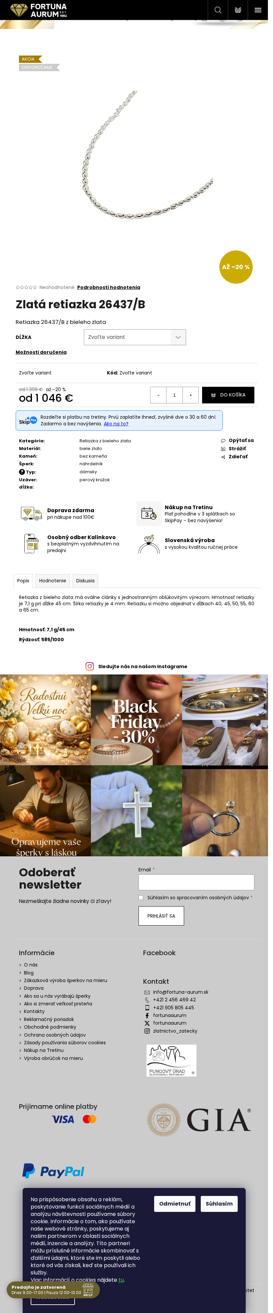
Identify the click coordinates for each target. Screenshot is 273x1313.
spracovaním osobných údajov (213, 897)
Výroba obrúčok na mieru (53, 1058)
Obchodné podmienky (50, 1027)
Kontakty (34, 1011)
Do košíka (232, 394)
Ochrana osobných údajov (55, 1035)
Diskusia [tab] (85, 580)
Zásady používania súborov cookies (65, 1042)
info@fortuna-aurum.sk (180, 992)
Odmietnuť (174, 1204)
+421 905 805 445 (173, 1007)
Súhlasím (219, 1204)
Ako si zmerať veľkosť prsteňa (58, 1003)
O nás (31, 964)
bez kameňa (93, 456)
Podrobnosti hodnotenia (108, 287)
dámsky (88, 472)
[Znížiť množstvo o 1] (158, 395)
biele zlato (91, 448)
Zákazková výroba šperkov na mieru (65, 980)
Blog (29, 972)
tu (121, 1280)
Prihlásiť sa (161, 916)
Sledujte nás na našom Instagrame (142, 666)
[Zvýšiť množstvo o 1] (190, 395)
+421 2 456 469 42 (174, 999)
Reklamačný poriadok (49, 1019)
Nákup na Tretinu (44, 1050)
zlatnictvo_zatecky (175, 1031)
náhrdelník (91, 464)
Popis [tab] (23, 580)
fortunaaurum (169, 1015)
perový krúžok (95, 480)
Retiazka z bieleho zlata (105, 441)
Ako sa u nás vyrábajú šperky (57, 996)
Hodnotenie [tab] (52, 580)
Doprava (34, 988)
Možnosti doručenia (41, 352)
